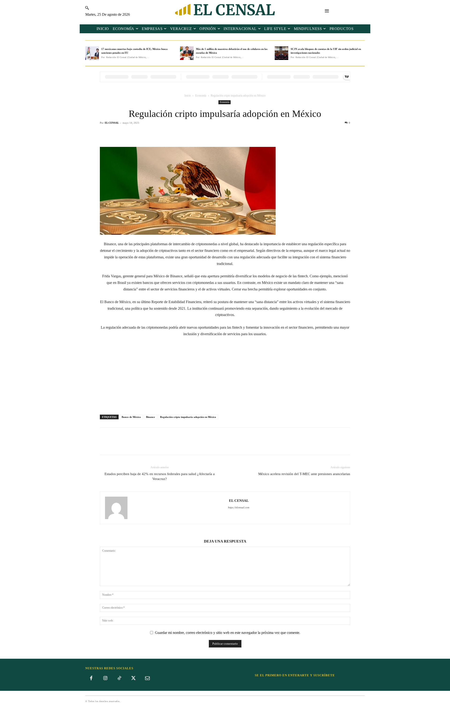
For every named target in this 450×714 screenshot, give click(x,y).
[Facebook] (209, 133)
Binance (150, 417)
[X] (219, 133)
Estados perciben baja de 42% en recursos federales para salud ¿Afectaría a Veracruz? (160, 476)
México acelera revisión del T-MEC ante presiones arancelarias (304, 474)
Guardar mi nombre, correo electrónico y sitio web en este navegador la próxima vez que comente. (227, 633)
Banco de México (131, 417)
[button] (87, 8)
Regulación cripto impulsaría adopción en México (188, 417)
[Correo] (147, 678)
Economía (200, 95)
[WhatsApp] (230, 133)
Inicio (187, 95)
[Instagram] (105, 678)
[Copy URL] (241, 133)
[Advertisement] (225, 376)
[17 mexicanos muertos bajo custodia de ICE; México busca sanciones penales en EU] (92, 53)
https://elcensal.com (238, 507)
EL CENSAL (112, 122)
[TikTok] (119, 678)
